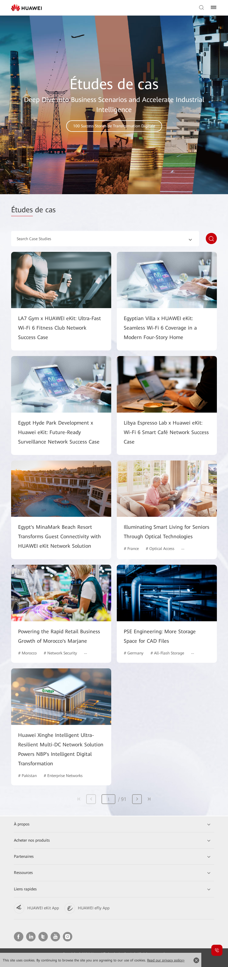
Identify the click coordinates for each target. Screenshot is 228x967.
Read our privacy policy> (166, 960)
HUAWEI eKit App (43, 908)
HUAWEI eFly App (94, 908)
